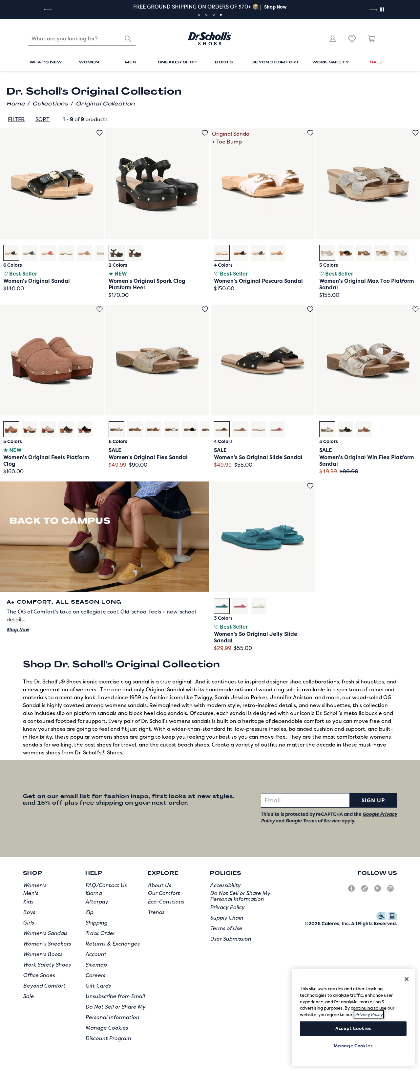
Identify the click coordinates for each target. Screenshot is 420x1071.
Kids (28, 901)
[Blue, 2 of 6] (29, 253)
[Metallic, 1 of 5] (327, 253)
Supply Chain (226, 917)
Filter (16, 119)
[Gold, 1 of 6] (116, 429)
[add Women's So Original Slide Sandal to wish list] (310, 309)
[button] (275, 7)
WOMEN (89, 61)
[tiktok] (364, 891)
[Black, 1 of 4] (222, 429)
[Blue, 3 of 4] (258, 253)
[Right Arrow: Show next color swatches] (204, 252)
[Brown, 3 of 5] (364, 253)
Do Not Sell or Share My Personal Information (240, 896)
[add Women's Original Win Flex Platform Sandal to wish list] (415, 309)
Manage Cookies (106, 1027)
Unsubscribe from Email (115, 996)
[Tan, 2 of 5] (29, 429)
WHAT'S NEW (46, 61)
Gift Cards (98, 985)
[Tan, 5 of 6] (85, 253)
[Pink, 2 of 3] (240, 606)
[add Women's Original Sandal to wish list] (99, 132)
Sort (42, 119)
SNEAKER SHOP (177, 61)
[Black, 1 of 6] (11, 253)
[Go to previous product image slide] (4, 177)
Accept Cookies (353, 1028)
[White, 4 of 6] (66, 253)
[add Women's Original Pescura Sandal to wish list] (310, 132)
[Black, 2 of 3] (345, 429)
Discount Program (108, 1038)
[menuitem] (45, 63)
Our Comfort (164, 893)
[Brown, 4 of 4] (277, 253)
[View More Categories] (388, 82)
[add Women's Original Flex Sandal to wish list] (204, 309)
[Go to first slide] (373, 9)
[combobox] (82, 39)
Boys (29, 912)
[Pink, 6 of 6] (103, 253)
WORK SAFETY (330, 61)
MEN (130, 61)
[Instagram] (390, 891)
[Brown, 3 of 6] (153, 429)
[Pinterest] (377, 891)
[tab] (199, 15)
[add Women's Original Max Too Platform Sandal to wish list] (415, 132)
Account (95, 954)
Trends (156, 912)
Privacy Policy (227, 907)
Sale (28, 996)
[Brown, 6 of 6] (208, 429)
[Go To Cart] (372, 39)
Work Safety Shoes (47, 964)
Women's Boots (42, 954)
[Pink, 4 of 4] (277, 429)
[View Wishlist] (352, 38)
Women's (34, 885)
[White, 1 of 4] (222, 253)
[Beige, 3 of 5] (48, 429)
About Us (159, 885)
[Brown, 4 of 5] (382, 253)
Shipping (96, 922)
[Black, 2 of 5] (345, 253)
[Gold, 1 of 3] (327, 429)
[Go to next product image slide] (99, 177)
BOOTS (224, 61)
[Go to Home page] (210, 38)
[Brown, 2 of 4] (240, 253)
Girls (28, 922)
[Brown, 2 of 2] (135, 253)
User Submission (230, 938)
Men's (30, 893)
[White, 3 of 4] (258, 429)
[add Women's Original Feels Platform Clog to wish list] (99, 309)
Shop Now (275, 7)
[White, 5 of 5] (401, 253)
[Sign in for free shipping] (332, 38)
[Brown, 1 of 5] (11, 429)
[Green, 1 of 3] (222, 606)
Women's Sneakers (47, 943)
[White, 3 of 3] (258, 606)
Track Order (100, 933)
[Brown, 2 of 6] (135, 429)
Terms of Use (226, 928)
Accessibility (225, 885)
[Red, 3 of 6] (48, 253)
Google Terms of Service (313, 820)
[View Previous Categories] (31, 82)
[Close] (406, 979)
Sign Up (373, 800)
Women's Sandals (45, 933)
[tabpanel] (210, 6)
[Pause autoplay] (382, 9)
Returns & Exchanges (112, 943)
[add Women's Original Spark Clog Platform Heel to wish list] (204, 132)
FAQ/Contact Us (106, 885)
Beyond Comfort (44, 985)
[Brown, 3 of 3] (364, 429)
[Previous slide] (47, 9)
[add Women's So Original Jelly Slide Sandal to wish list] (310, 485)
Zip (89, 912)
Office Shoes (39, 975)
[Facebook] (351, 891)
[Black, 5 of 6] (190, 429)
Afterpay (96, 901)
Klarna (93, 893)
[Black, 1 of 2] (116, 253)
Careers (95, 975)
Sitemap (96, 964)
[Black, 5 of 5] (85, 429)
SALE (376, 61)
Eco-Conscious (166, 901)
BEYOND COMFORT (275, 61)
